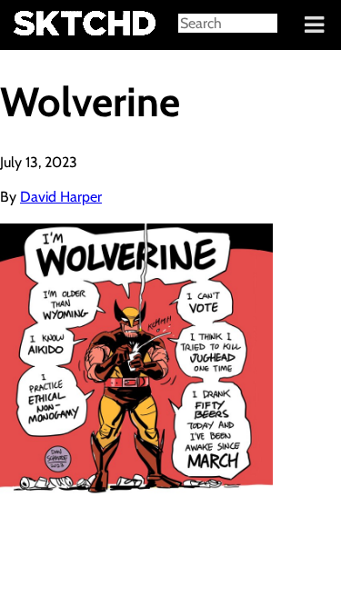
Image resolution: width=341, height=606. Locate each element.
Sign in (27, 25)
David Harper (61, 196)
